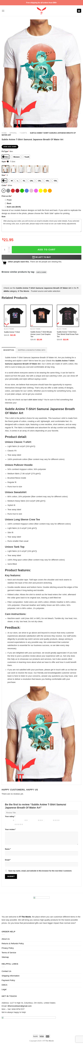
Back (9, 203)
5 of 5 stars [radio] (10, 824)
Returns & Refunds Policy (13, 943)
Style (5, 162)
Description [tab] (8, 350)
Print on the (7, 196)
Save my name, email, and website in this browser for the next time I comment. (40, 871)
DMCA (4, 985)
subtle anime (41, 272)
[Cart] (79, 11)
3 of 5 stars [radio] (33, 820)
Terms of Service (9, 953)
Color (4, 185)
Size (4, 175)
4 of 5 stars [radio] (48, 820)
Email (8, 860)
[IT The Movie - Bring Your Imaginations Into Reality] (41, 10)
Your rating (10, 816)
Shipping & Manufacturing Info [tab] (31, 350)
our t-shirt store (30, 400)
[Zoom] (4, 124)
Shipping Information (10, 976)
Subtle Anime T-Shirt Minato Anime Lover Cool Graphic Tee (41, 334)
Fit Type (5, 151)
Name (8, 849)
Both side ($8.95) (14, 207)
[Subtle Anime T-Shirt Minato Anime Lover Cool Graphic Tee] (41, 316)
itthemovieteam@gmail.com (20, 1006)
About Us (6, 939)
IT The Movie (25, 917)
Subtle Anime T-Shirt (12, 332)
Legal (4, 989)
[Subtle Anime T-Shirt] (15, 316)
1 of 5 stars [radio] (8, 820)
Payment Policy (8, 980)
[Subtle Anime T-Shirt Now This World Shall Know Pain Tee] (68, 316)
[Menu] (3, 11)
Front (9, 200)
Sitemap (5, 957)
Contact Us (6, 971)
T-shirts (23, 133)
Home (4, 133)
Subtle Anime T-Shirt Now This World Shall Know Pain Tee (67, 334)
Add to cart (47, 249)
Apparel (13, 133)
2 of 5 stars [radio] (20, 820)
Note (4, 217)
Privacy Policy (8, 948)
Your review (10, 829)
